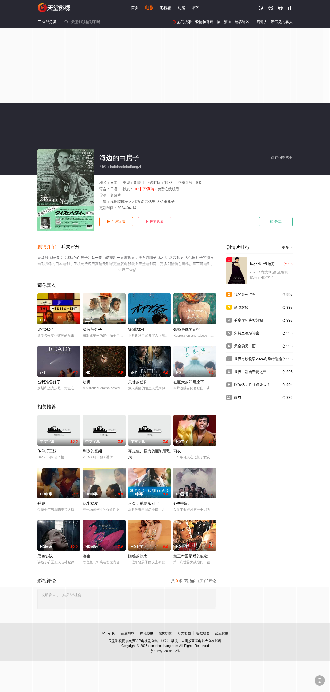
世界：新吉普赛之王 (250, 372)
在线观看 (116, 222)
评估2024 (45, 329)
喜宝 (86, 556)
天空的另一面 (245, 346)
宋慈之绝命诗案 (246, 333)
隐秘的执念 (137, 556)
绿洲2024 (136, 329)
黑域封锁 (241, 307)
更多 (287, 247)
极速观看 (154, 222)
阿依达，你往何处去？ (252, 385)
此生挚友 (90, 503)
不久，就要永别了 (143, 503)
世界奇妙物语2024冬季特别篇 (258, 359)
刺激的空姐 (92, 451)
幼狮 (86, 382)
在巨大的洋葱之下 (188, 382)
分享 (276, 222)
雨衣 (177, 451)
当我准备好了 (49, 382)
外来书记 (181, 503)
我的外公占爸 (245, 294)
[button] (49, 246)
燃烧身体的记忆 (186, 329)
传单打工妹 (47, 451)
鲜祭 (41, 503)
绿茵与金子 (92, 329)
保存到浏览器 (282, 157)
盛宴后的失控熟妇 (248, 320)
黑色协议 (45, 556)
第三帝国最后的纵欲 (190, 556)
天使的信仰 (137, 382)
